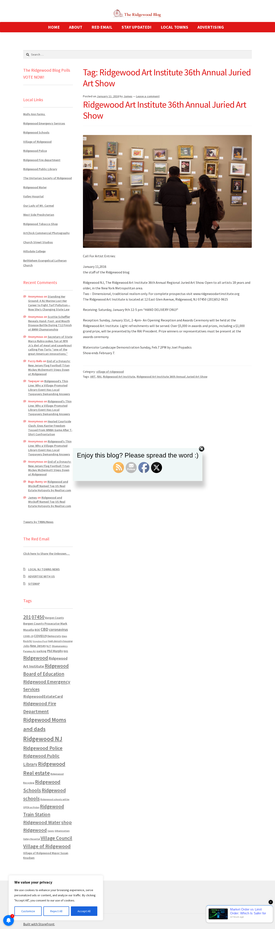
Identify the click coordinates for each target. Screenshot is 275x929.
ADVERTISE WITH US (41, 576)
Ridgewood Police (35, 151)
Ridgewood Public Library (40, 169)
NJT (48, 646)
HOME (54, 27)
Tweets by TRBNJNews (38, 522)
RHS (66, 651)
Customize (28, 911)
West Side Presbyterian (38, 215)
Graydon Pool (40, 641)
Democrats (54, 636)
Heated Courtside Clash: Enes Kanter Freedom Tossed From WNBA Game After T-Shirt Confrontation (50, 427)
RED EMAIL (102, 27)
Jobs (26, 646)
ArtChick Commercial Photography (46, 233)
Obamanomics (60, 646)
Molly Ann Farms (34, 114)
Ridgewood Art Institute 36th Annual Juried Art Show (164, 110)
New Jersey (38, 646)
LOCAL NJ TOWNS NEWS (44, 569)
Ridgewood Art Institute (119, 376)
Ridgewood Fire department (41, 160)
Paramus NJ (29, 651)
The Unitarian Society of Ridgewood (47, 178)
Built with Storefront (39, 924)
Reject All (56, 911)
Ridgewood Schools (36, 132)
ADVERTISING (210, 27)
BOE (37, 630)
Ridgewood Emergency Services (44, 123)
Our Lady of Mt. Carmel (38, 206)
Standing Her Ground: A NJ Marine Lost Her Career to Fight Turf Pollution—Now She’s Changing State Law (49, 303)
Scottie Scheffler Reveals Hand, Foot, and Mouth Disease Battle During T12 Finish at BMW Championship (50, 323)
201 (27, 617)
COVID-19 (28, 636)
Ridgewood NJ (42, 739)
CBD (44, 629)
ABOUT (75, 27)
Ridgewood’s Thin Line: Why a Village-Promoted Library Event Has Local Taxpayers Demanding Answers (49, 387)
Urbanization (62, 830)
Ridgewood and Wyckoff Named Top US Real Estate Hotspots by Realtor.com (49, 486)
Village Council (56, 838)
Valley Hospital (33, 196)
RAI (99, 376)
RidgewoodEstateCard (43, 696)
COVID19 (40, 636)
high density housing (60, 641)
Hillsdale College (34, 251)
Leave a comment (148, 96)
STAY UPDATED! (136, 27)
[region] (56, 897)
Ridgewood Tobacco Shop (40, 224)
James (128, 96)
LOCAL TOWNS (174, 27)
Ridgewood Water (35, 187)
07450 (38, 617)
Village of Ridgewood (37, 142)
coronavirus (58, 629)
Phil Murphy (55, 651)
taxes (50, 830)
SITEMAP (34, 584)
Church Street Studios (38, 242)
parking (41, 651)
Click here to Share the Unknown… (46, 553)
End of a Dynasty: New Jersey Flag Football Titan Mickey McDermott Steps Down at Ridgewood (49, 367)
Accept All (84, 911)
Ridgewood (35, 658)
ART (93, 376)
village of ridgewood (110, 372)
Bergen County (54, 618)
